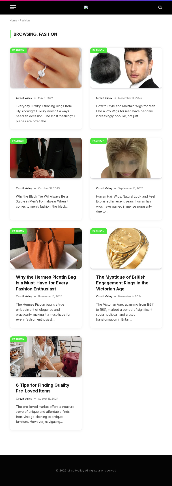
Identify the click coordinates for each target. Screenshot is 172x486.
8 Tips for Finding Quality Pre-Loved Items (42, 388)
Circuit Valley (24, 98)
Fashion (18, 50)
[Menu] (13, 7)
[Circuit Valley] (86, 7)
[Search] (159, 7)
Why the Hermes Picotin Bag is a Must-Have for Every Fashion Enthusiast (46, 283)
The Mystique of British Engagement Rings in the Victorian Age (122, 283)
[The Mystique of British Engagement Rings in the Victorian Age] (126, 248)
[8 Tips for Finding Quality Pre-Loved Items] (46, 356)
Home (13, 20)
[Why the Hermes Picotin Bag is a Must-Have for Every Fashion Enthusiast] (46, 248)
